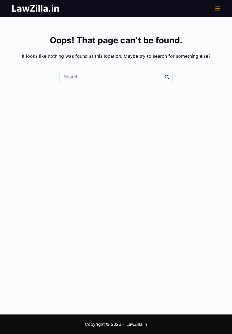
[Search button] (167, 76)
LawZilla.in (35, 8)
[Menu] (217, 8)
